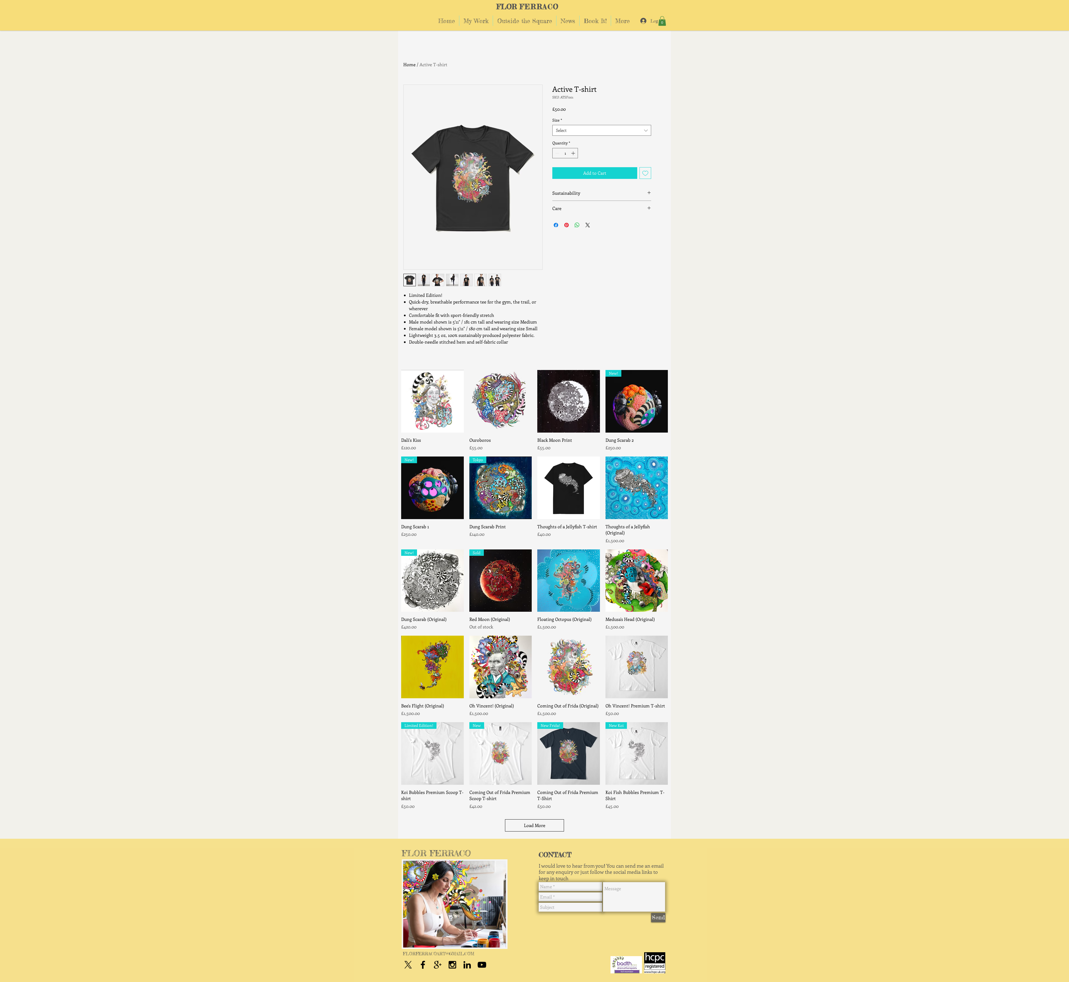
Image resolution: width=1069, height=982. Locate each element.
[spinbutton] (565, 153)
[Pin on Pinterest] (566, 225)
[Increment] (573, 153)
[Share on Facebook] (556, 225)
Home (409, 64)
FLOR (506, 7)
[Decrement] (556, 153)
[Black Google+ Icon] (437, 964)
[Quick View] (432, 401)
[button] (662, 21)
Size (557, 120)
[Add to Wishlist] (645, 173)
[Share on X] (587, 225)
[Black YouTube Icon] (482, 964)
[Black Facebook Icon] (423, 964)
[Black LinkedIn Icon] (467, 964)
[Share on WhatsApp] (577, 225)
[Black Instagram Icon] (452, 964)
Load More (534, 825)
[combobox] (601, 130)
